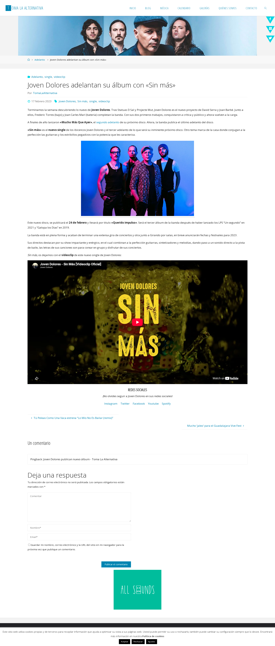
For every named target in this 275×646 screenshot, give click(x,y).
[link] (265, 8)
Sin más (82, 101)
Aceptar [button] (124, 641)
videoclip (59, 77)
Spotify (166, 403)
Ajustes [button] (151, 641)
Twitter (125, 403)
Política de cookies (153, 636)
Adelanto (40, 59)
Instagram (110, 403)
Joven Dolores (67, 101)
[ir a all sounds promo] (137, 589)
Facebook (139, 403)
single (48, 77)
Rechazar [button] (138, 641)
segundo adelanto (107, 122)
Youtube (153, 403)
